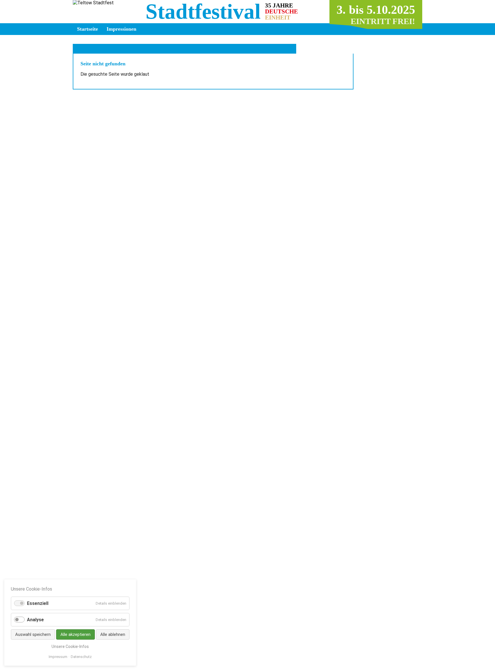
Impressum (58, 657)
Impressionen (121, 29)
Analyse (35, 619)
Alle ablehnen (112, 634)
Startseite (87, 29)
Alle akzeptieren (75, 634)
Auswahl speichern (33, 634)
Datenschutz (81, 657)
